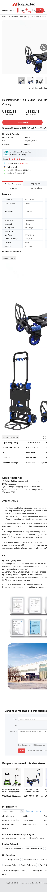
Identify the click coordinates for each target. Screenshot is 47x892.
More (4, 875)
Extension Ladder (8, 824)
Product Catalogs (34, 811)
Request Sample (41, 128)
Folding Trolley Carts (28, 865)
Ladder (25, 816)
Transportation (13, 17)
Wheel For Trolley (30, 859)
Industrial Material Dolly (12, 848)
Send (22, 750)
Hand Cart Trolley (10, 865)
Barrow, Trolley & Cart (26, 17)
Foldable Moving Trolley (34, 848)
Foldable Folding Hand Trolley (14, 870)
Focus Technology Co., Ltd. (29, 883)
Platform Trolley (41, 17)
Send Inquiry (22, 122)
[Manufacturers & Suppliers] (23, 4)
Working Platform (29, 824)
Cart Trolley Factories (11, 859)
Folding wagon (28, 820)
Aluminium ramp (8, 816)
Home (4, 17)
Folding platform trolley (10, 820)
